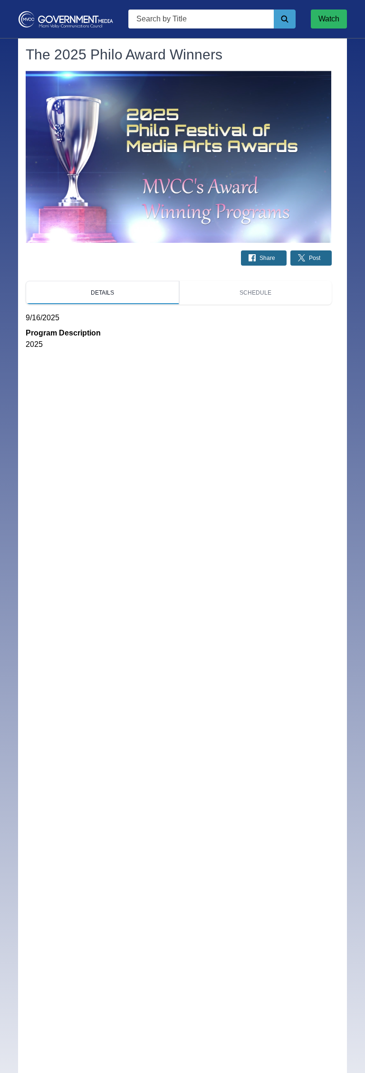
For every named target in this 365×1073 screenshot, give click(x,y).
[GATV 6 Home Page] (65, 19)
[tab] (102, 293)
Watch (328, 19)
